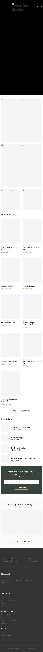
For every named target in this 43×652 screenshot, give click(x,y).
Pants (21, 167)
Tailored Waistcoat (8, 323)
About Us (4, 606)
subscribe (22, 487)
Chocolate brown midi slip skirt (32, 362)
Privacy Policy (5, 623)
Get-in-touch (5, 597)
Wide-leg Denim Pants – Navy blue (10, 401)
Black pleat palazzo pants (10, 361)
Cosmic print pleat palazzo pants (29, 324)
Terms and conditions (8, 621)
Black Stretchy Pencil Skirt (20, 427)
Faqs (2, 603)
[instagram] (7, 588)
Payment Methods (7, 615)
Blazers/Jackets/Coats (8, 321)
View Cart (4, 632)
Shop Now (20, 125)
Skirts (21, 122)
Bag (32, 201)
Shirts (10, 201)
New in (3, 246)
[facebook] (1, 588)
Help (2, 638)
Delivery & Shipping (7, 618)
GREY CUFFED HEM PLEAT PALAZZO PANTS (9, 248)
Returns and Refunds (8, 600)
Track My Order (6, 635)
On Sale (25, 246)
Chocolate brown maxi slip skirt (32, 248)
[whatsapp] (10, 588)
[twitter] (4, 588)
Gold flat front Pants (30, 286)
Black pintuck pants (8, 286)
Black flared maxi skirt (19, 448)
